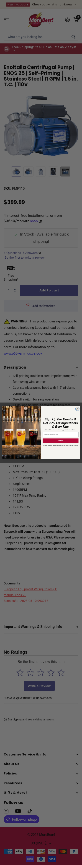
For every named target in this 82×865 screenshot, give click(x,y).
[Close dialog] (77, 409)
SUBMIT (61, 441)
